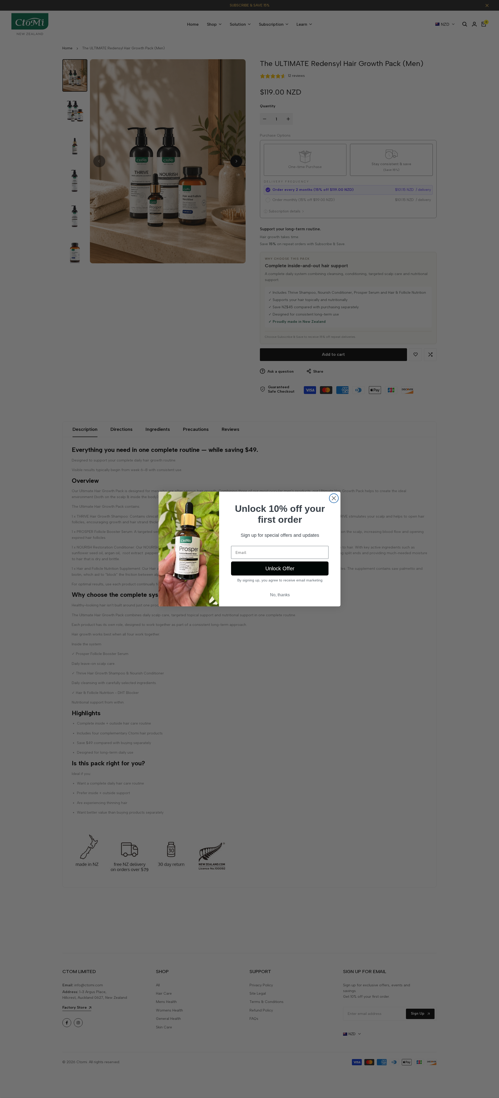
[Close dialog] (333, 498)
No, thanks (280, 595)
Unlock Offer (279, 568)
